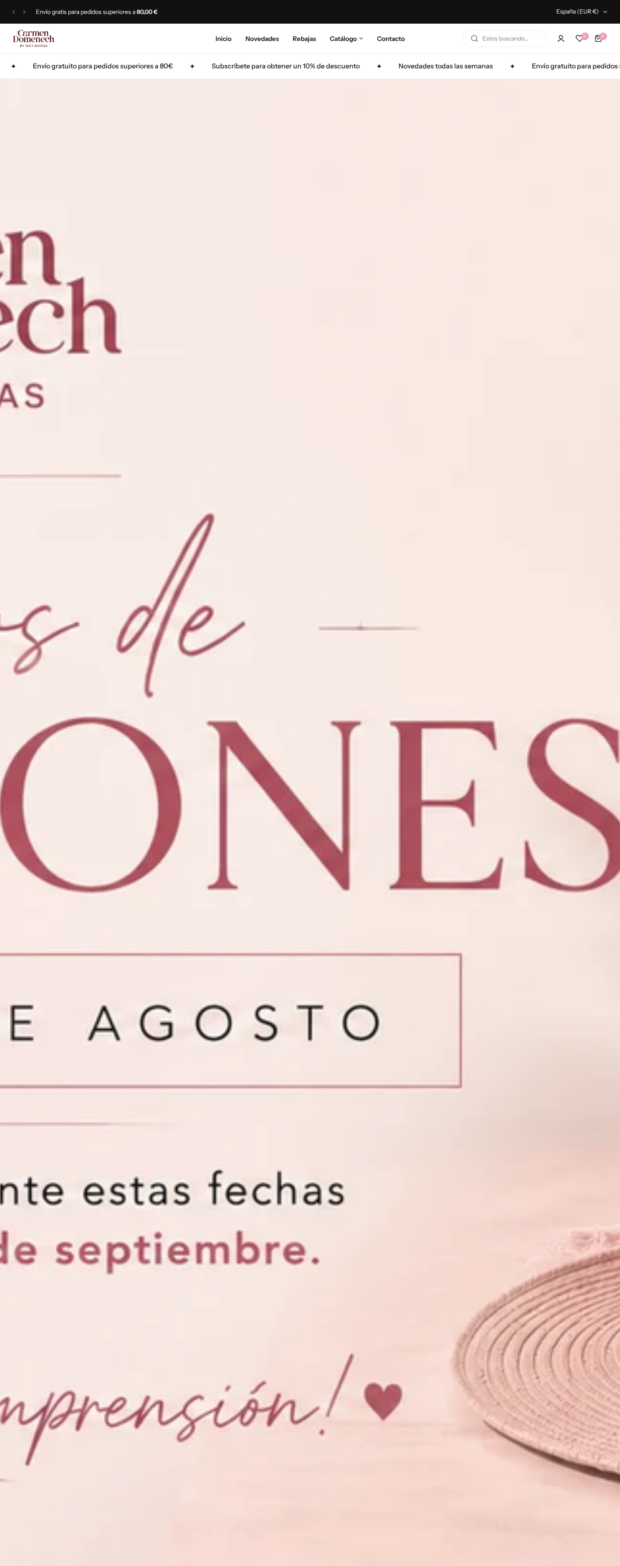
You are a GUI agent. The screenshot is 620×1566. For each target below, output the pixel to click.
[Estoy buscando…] (474, 38)
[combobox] (505, 38)
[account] (561, 38)
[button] (14, 12)
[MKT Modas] (34, 38)
